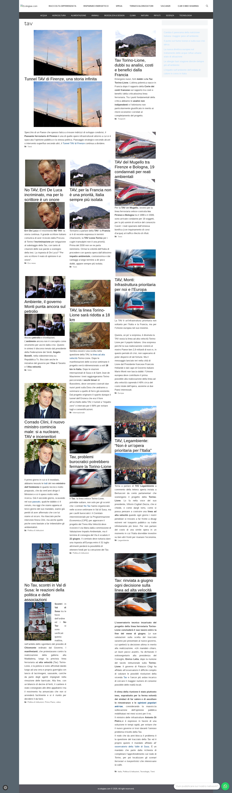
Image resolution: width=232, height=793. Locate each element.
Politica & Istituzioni (36, 530)
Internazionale (79, 412)
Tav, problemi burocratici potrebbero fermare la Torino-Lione (90, 462)
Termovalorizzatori (141, 6)
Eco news (32, 263)
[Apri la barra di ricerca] (207, 6)
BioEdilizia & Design (114, 15)
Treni (30, 146)
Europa (121, 393)
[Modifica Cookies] (5, 787)
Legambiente (123, 540)
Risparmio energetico (96, 6)
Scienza (170, 15)
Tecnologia (185, 15)
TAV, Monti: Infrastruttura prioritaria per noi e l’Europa (135, 285)
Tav (125, 677)
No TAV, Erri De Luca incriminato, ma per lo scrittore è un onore (43, 195)
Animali (95, 15)
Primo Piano (50, 702)
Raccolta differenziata (62, 6)
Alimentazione (78, 15)
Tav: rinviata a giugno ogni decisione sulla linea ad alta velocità (134, 585)
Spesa (119, 6)
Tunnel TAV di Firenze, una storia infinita (60, 79)
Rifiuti (157, 15)
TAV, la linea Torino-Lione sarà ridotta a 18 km (90, 315)
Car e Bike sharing (188, 6)
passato (36, 501)
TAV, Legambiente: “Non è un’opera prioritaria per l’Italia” (133, 445)
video (58, 702)
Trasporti (121, 119)
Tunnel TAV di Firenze (74, 143)
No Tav (87, 506)
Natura (144, 15)
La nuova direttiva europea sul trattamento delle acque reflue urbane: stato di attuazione (183, 53)
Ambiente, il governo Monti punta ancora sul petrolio (45, 306)
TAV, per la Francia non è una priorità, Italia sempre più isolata (90, 195)
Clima (133, 15)
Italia (30, 370)
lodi (46, 483)
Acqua (43, 15)
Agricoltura (59, 15)
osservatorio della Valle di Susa (132, 746)
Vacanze (166, 6)
